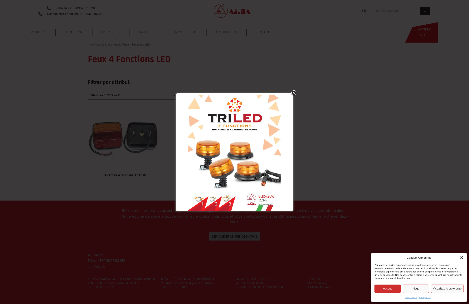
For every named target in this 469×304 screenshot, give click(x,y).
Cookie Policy (411, 297)
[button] (462, 257)
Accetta (387, 288)
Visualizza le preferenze (447, 288)
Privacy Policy (425, 297)
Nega (416, 288)
